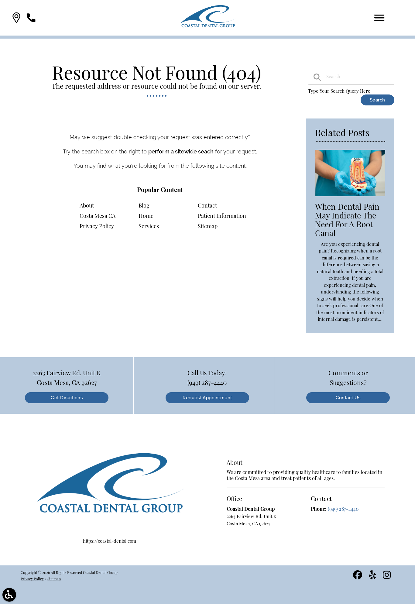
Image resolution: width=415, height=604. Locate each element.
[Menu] (379, 18)
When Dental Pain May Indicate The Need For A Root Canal (347, 219)
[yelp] (373, 577)
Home (146, 215)
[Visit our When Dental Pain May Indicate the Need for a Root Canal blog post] (350, 197)
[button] (16, 17)
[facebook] (358, 577)
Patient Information (222, 215)
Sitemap (208, 226)
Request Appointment (207, 397)
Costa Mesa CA (97, 215)
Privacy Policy (97, 226)
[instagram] (387, 577)
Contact (207, 205)
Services (149, 226)
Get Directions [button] (67, 397)
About (87, 205)
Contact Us (348, 397)
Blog (144, 205)
